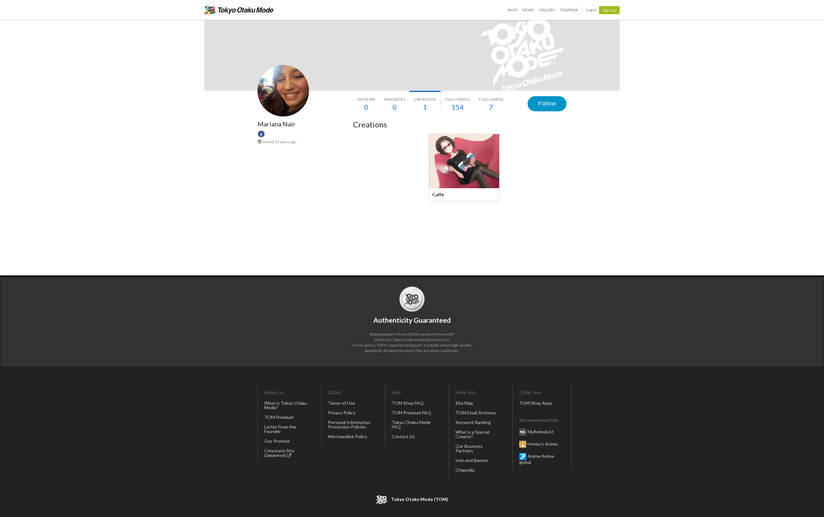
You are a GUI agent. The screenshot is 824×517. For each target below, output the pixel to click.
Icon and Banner (471, 460)
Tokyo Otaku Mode (239, 10)
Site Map (464, 403)
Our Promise (277, 441)
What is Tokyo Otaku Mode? (285, 405)
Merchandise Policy (347, 436)
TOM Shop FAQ (408, 403)
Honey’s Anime (543, 444)
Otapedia (569, 9)
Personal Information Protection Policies (349, 424)
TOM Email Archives (475, 412)
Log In (591, 9)
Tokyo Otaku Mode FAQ (411, 424)
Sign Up (609, 10)
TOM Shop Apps (536, 403)
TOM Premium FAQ (411, 412)
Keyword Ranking (473, 422)
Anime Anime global (536, 459)
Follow (547, 103)
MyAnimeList (541, 431)
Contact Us (403, 436)
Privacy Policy (341, 412)
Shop (512, 9)
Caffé (438, 194)
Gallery (547, 9)
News (528, 9)
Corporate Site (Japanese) (279, 453)
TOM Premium (279, 417)
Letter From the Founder (280, 429)
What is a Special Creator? (472, 434)
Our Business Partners (469, 448)
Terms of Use (341, 403)
